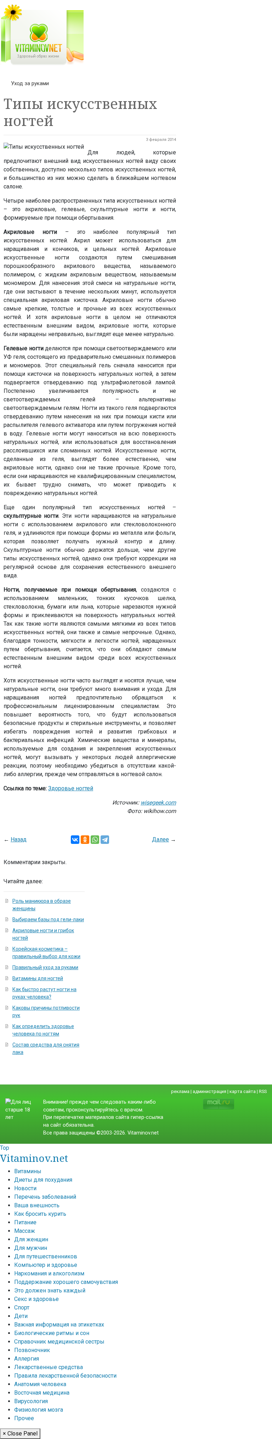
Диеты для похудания (43, 1179)
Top (4, 1147)
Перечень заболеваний (45, 1196)
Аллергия (26, 1358)
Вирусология (31, 1401)
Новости (25, 1188)
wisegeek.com (158, 802)
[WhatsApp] (95, 839)
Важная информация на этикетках (59, 1324)
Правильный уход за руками (45, 967)
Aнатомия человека (40, 1384)
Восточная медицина (41, 1392)
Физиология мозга (38, 1409)
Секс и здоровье (36, 1299)
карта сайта (243, 1091)
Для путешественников (45, 1256)
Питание (25, 1222)
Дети (21, 1316)
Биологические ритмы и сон (51, 1333)
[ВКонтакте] (75, 839)
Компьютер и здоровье (45, 1265)
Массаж (24, 1230)
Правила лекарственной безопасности (65, 1375)
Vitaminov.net (34, 1158)
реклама (180, 1091)
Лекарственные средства (48, 1367)
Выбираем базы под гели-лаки (48, 919)
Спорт (21, 1307)
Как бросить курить (40, 1213)
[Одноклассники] (85, 839)
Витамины (27, 1171)
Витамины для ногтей (37, 978)
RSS (263, 1091)
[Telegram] (105, 839)
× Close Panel (20, 1433)
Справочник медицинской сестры (59, 1341)
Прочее (24, 1418)
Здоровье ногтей (70, 788)
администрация (209, 1091)
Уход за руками (30, 83)
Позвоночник (32, 1350)
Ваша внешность (37, 1205)
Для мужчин (30, 1248)
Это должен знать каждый (49, 1290)
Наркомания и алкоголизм (49, 1273)
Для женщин (31, 1239)
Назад (19, 839)
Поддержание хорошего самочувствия (66, 1282)
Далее (160, 839)
